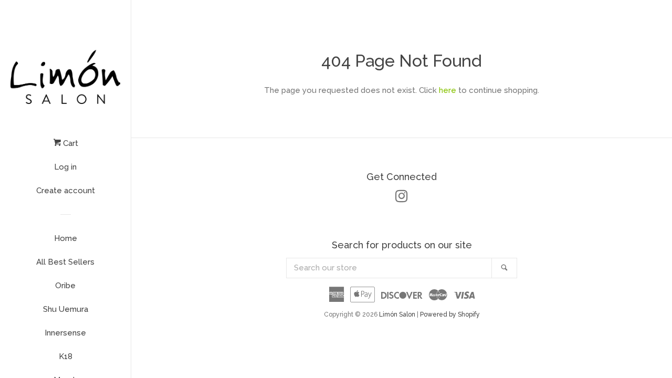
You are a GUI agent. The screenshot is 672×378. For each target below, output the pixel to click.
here (447, 90)
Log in (65, 167)
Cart (69, 143)
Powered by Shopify (450, 314)
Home (65, 238)
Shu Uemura (65, 309)
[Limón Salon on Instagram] (401, 198)
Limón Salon (398, 314)
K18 (65, 356)
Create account (65, 190)
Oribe (65, 285)
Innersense (65, 333)
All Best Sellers (65, 262)
